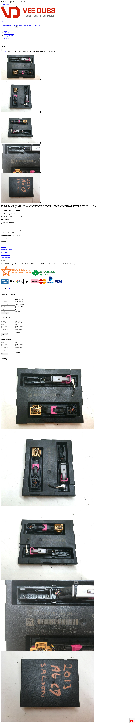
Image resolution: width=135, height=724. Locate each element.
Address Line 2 (19, 306)
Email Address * (19, 301)
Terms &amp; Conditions (7, 249)
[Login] (2, 21)
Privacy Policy (4, 252)
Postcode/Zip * (19, 311)
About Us (6, 25)
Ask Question (4, 353)
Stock (6, 51)
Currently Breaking (23, 25)
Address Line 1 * (19, 304)
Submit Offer (4, 334)
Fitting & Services (32, 25)
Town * (17, 308)
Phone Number (19, 329)
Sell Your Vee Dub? (14, 25)
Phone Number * (19, 303)
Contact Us (39, 25)
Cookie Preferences (5, 257)
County (17, 309)
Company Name (19, 299)
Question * (18, 352)
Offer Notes (18, 332)
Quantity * (18, 321)
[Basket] (1, 24)
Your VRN (18, 349)
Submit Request (5, 313)
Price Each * (18, 322)
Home (2, 25)
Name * (17, 298)
